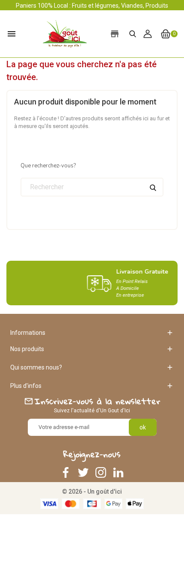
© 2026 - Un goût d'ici (92, 491)
